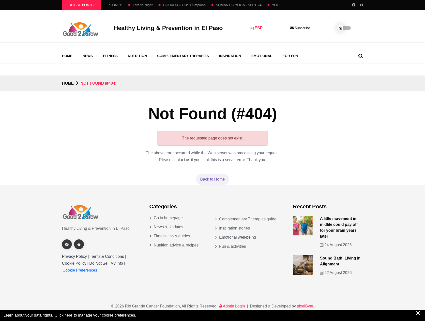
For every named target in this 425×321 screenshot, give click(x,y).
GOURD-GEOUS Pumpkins (181, 5)
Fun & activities (232, 246)
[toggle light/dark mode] (340, 28)
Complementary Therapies (183, 56)
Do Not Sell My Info (106, 263)
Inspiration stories (234, 228)
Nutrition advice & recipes (176, 245)
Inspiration (230, 56)
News (88, 56)
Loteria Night (140, 5)
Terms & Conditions (107, 256)
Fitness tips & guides (172, 236)
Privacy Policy (74, 256)
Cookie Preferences (79, 270)
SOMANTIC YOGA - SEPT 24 (236, 5)
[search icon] (360, 55)
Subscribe (302, 28)
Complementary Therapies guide (247, 219)
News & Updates (168, 227)
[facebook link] (353, 5)
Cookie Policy (74, 263)
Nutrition (137, 56)
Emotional (261, 56)
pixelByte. (305, 306)
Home (67, 56)
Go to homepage (168, 218)
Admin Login (234, 306)
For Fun (290, 56)
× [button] (418, 312)
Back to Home (212, 179)
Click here (63, 315)
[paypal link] (361, 5)
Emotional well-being (237, 237)
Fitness (110, 56)
